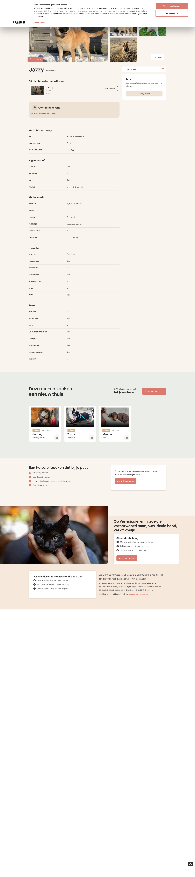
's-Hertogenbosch (38, 437)
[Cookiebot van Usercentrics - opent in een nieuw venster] (19, 22)
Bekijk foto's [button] (157, 57)
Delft (104, 437)
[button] (123, 50)
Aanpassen (170, 13)
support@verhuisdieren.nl (139, 594)
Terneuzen (71, 437)
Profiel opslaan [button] (130, 69)
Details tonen (39, 22)
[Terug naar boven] (190, 864)
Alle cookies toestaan (171, 6)
